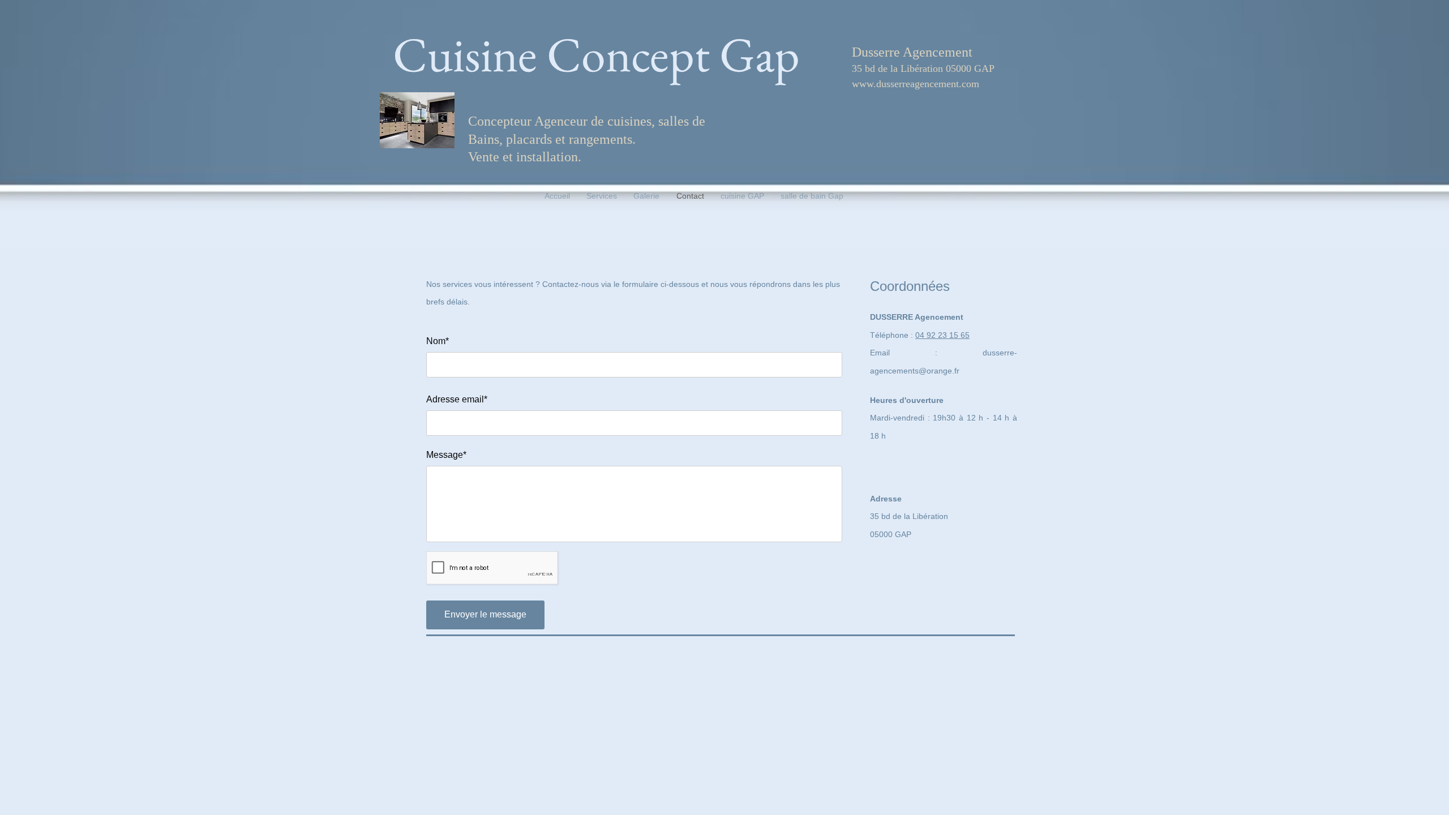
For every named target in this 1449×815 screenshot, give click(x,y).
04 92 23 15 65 (942, 335)
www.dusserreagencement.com (915, 83)
